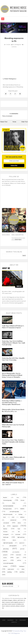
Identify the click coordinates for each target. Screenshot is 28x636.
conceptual (6, 523)
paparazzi (21, 543)
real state (18, 554)
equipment (15, 526)
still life (19, 560)
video (23, 569)
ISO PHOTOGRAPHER (8, 506)
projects (5, 554)
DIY (16, 620)
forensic (5, 531)
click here (18, 239)
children (22, 517)
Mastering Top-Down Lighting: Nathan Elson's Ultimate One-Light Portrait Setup (13, 343)
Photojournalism (7, 508)
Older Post (24, 122)
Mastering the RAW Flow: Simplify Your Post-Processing (13, 359)
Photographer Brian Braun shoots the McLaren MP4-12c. (13, 410)
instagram (5, 534)
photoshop (6, 549)
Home (14, 122)
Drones (22, 500)
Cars (18, 497)
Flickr (13, 503)
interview (17, 534)
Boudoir (5, 497)
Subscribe (14, 165)
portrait (22, 549)
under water (11, 569)
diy (4, 526)
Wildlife (22, 508)
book (4, 517)
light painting (20, 537)
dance (19, 523)
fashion (5, 528)
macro (14, 540)
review (5, 557)
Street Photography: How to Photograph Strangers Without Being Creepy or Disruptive (12, 375)
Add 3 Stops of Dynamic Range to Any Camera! (13, 483)
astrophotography (14, 511)
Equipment (10, 620)
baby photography (8, 514)
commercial (13, 520)
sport (17, 557)
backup (20, 514)
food (19, 528)
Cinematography (7, 500)
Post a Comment (7, 116)
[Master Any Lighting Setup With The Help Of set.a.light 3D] (14, 27)
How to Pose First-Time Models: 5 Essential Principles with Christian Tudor (13, 442)
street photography (8, 563)
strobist (5, 566)
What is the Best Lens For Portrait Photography (13, 425)
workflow (22, 572)
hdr (19, 531)
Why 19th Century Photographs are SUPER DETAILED (13, 458)
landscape (5, 537)
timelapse (21, 566)
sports (5, 560)
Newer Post (3, 122)
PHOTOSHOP (23, 620)
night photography (8, 543)
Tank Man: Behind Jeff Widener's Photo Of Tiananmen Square (13, 327)
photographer (13, 545)
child (13, 517)
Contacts (14, 622)
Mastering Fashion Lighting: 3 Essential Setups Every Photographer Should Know (12, 402)
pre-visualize (16, 552)
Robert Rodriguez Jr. (10, 79)
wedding (9, 572)
